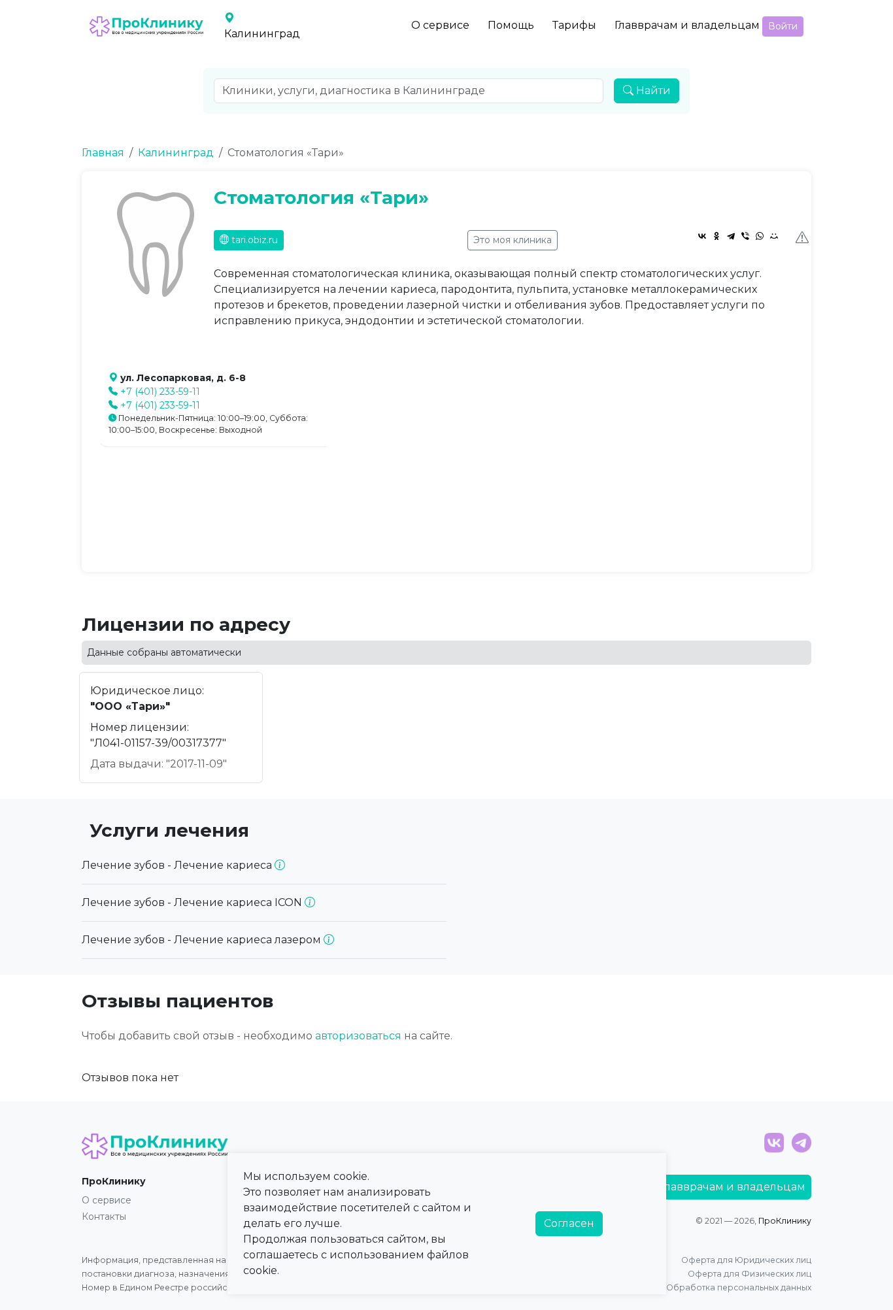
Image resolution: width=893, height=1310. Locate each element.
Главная (103, 152)
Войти (783, 26)
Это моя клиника (512, 240)
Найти (652, 90)
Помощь (511, 25)
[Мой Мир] (774, 236)
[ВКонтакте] (702, 236)
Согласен (569, 1223)
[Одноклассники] (716, 236)
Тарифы (574, 25)
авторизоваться (358, 1036)
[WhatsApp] (760, 236)
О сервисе (440, 25)
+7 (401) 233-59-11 (160, 391)
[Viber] (745, 236)
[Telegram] (731, 236)
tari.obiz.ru (253, 240)
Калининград (176, 152)
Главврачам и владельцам (687, 25)
